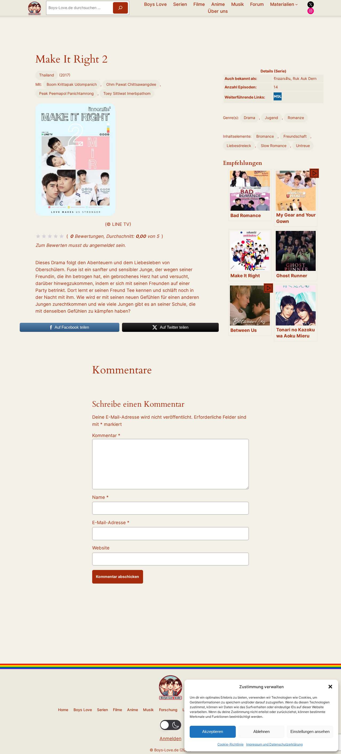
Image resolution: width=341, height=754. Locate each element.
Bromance (265, 136)
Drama (249, 117)
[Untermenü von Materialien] (296, 4)
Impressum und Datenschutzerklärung (274, 744)
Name (100, 497)
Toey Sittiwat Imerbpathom (127, 93)
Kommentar (106, 435)
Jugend (271, 117)
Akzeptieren (212, 731)
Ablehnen (261, 731)
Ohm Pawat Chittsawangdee (131, 84)
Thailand (46, 75)
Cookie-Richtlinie (230, 744)
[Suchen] (120, 8)
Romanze (296, 117)
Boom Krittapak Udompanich (72, 84)
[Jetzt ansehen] (314, 173)
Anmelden (170, 738)
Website (100, 548)
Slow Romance (273, 145)
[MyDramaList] (278, 96)
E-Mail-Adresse (110, 522)
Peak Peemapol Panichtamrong (66, 93)
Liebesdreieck (239, 145)
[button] (330, 686)
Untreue (303, 145)
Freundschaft (295, 136)
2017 (64, 75)
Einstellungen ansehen (310, 731)
